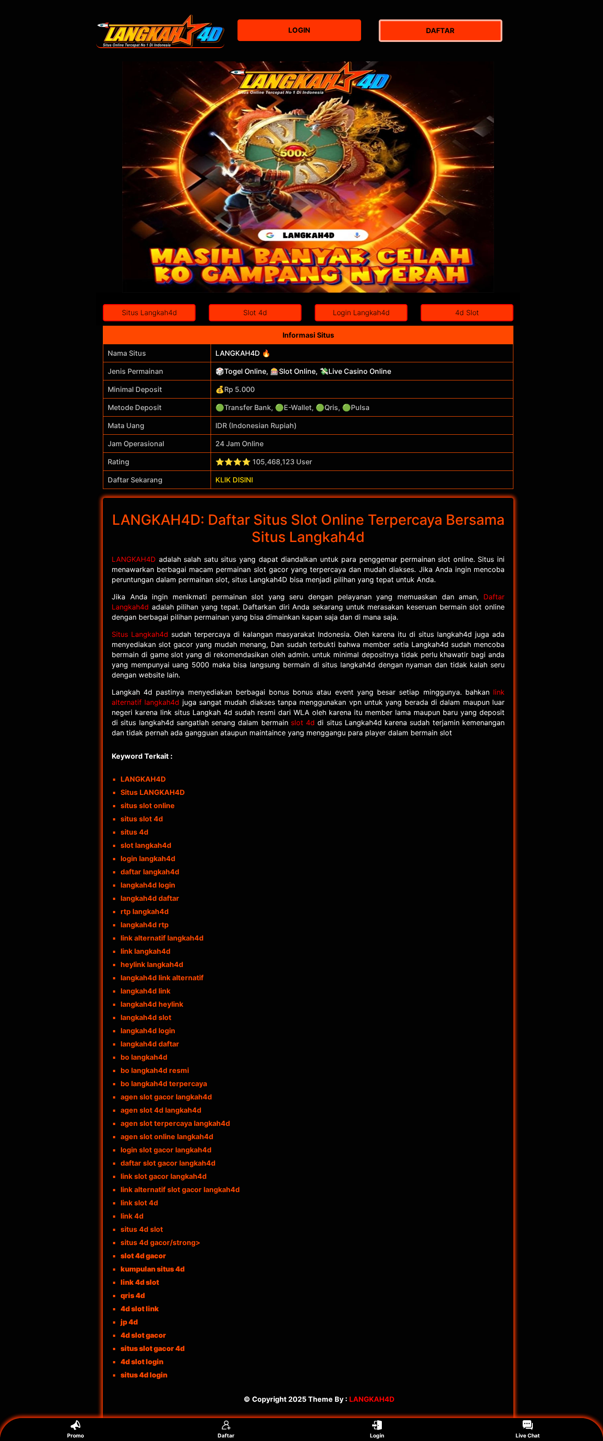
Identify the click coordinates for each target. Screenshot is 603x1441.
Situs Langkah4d (140, 634)
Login (377, 1435)
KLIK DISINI (234, 479)
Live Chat (528, 1435)
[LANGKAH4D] (160, 30)
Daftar (226, 1435)
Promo (75, 1435)
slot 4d (303, 722)
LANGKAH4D (134, 559)
